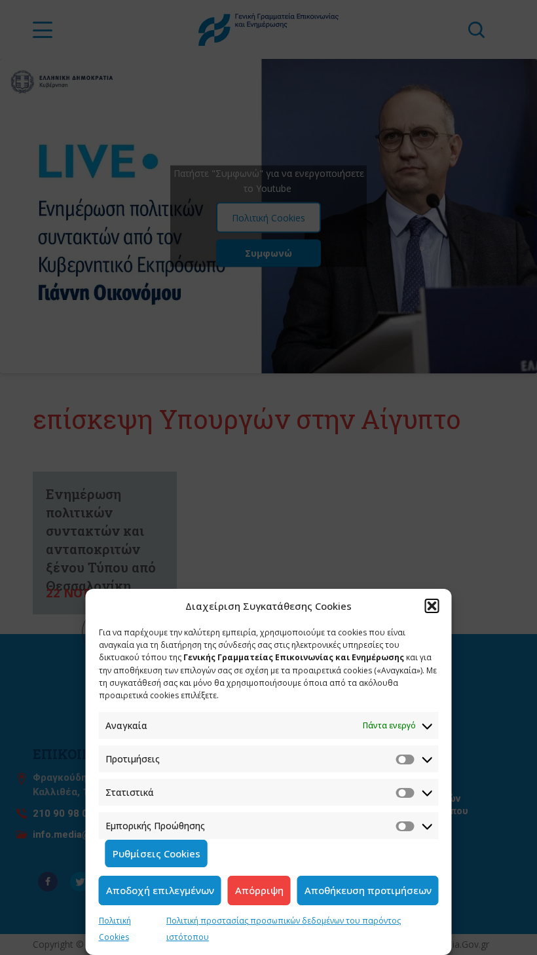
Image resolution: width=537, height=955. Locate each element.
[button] (432, 605)
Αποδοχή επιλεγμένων (160, 890)
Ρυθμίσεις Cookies (156, 853)
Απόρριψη (259, 890)
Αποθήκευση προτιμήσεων (368, 890)
